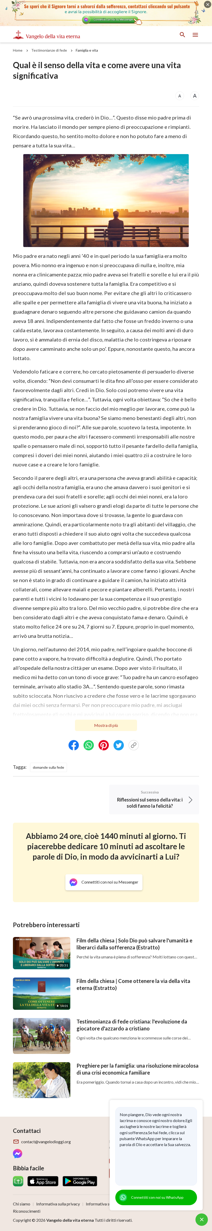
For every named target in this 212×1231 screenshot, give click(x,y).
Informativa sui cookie (105, 1203)
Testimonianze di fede (49, 50)
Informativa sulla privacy (58, 1203)
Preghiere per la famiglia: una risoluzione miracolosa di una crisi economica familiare (138, 1069)
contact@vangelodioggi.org (46, 1141)
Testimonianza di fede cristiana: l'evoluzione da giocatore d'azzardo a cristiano (132, 1024)
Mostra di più (106, 725)
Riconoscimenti (26, 1211)
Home (17, 50)
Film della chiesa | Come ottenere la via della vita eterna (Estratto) (133, 984)
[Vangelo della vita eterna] (46, 35)
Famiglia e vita (87, 50)
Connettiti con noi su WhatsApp (157, 1197)
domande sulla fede (48, 767)
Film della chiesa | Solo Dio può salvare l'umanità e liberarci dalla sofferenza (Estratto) (134, 943)
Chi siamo (21, 1203)
